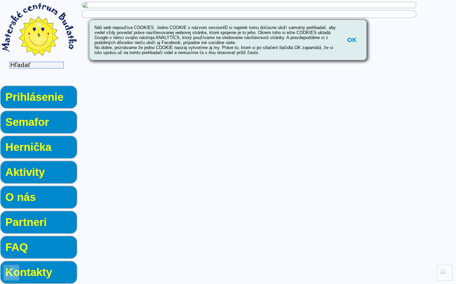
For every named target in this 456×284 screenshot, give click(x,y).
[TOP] (445, 273)
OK (352, 39)
